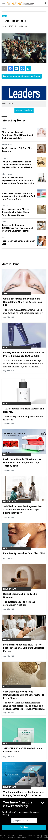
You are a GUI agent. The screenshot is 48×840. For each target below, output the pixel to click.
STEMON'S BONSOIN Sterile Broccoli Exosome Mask (23, 750)
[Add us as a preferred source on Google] (28, 68)
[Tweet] (22, 68)
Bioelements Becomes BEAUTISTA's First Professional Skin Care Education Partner (17, 228)
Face (3, 237)
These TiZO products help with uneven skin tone (23, 418)
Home (4, 16)
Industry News (7, 145)
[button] (5, 61)
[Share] (10, 68)
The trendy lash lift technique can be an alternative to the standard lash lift (23, 311)
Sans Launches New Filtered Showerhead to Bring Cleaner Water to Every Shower (16, 212)
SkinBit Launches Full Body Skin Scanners (17, 149)
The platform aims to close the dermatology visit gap (19, 603)
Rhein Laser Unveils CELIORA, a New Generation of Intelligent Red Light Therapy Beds (18, 196)
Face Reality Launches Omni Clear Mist (18, 242)
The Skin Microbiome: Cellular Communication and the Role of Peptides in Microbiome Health (17, 165)
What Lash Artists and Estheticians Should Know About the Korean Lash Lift (17, 135)
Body (3, 190)
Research (5, 158)
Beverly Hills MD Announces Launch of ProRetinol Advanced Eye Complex (23, 354)
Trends (4, 129)
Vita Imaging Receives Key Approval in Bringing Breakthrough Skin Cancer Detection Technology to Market (23, 795)
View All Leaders (24, 110)
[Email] (4, 68)
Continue (24, 827)
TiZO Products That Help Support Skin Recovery (24, 410)
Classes (4, 222)
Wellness (5, 206)
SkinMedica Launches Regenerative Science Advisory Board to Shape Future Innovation (18, 180)
